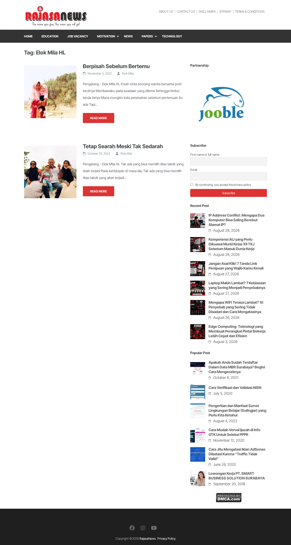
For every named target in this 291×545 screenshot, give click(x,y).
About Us (166, 11)
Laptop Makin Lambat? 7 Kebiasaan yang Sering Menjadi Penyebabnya (237, 285)
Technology (172, 36)
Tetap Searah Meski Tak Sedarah (123, 146)
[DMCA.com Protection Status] (229, 496)
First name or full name (204, 154)
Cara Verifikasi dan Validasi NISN (235, 387)
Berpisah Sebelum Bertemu (116, 66)
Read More (98, 118)
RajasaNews (148, 538)
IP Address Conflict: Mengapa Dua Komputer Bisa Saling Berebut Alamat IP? (236, 220)
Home (28, 36)
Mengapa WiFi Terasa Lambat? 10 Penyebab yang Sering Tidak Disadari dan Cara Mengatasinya (236, 307)
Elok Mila (128, 73)
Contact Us (186, 11)
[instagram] (143, 528)
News (128, 36)
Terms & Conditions (250, 11)
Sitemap (225, 11)
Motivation (106, 36)
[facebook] (132, 528)
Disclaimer (207, 11)
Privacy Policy (166, 538)
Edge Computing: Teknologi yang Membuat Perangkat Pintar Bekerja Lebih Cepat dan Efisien (237, 331)
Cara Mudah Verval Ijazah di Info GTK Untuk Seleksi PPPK (234, 432)
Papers (147, 36)
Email (193, 169)
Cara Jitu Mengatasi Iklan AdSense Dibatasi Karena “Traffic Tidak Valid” (237, 454)
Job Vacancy (77, 36)
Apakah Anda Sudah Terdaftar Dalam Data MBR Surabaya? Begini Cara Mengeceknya (237, 367)
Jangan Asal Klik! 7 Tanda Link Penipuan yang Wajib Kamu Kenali (236, 265)
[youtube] (154, 528)
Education (50, 36)
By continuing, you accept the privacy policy (223, 184)
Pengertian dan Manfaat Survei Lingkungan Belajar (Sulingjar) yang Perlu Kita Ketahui (237, 410)
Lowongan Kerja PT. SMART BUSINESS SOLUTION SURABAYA (237, 475)
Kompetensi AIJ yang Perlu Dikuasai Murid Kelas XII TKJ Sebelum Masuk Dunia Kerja (232, 244)
